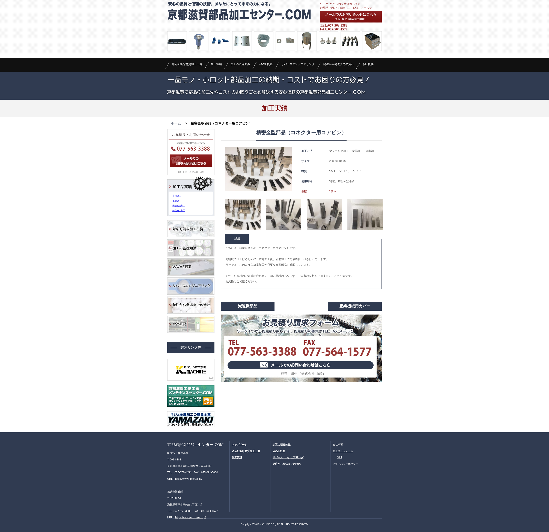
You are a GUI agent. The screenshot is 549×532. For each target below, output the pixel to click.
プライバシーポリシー (345, 463)
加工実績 (216, 64)
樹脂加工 (176, 196)
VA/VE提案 (266, 64)
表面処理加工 (178, 205)
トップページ (239, 444)
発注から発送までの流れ (338, 64)
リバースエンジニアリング (298, 64)
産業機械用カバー (354, 306)
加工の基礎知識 (240, 64)
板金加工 (176, 200)
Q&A (339, 457)
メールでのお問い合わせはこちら (351, 16)
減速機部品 (247, 306)
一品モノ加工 (178, 210)
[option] (258, 169)
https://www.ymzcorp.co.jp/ (190, 517)
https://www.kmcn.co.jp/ (188, 478)
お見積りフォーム (343, 451)
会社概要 (368, 64)
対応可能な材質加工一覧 (187, 64)
